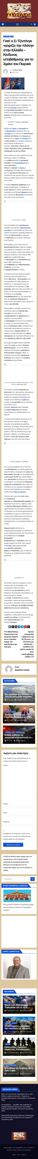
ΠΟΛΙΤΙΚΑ (14, 1023)
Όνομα (5, 804)
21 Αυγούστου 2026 (12, 1010)
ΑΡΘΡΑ (6, 1065)
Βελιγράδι (22, 128)
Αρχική (23, 1154)
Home (14, 1154)
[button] (31, 24)
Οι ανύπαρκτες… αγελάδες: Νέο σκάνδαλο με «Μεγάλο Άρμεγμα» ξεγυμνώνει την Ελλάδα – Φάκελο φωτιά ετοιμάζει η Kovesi (16, 1107)
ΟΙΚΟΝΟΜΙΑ (18, 732)
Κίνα (12, 36)
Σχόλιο (6, 765)
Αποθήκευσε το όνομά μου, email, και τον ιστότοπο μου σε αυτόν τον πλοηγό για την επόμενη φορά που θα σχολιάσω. (17, 836)
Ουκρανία (7, 1044)
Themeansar (27, 1150)
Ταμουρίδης (13, 1065)
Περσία (14, 711)
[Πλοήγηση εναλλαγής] (17, 24)
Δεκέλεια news (17, 70)
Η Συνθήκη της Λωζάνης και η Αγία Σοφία (19, 1069)
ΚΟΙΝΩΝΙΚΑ (7, 1023)
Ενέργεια (7, 1002)
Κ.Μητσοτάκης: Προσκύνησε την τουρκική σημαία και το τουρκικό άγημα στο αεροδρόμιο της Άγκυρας (11, 639)
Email (5, 813)
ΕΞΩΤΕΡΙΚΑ (6, 36)
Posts (18, 1154)
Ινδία (8, 313)
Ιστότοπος (6, 822)
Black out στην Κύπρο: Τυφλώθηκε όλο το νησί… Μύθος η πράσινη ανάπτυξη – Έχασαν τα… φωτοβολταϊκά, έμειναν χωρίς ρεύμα (17, 1096)
